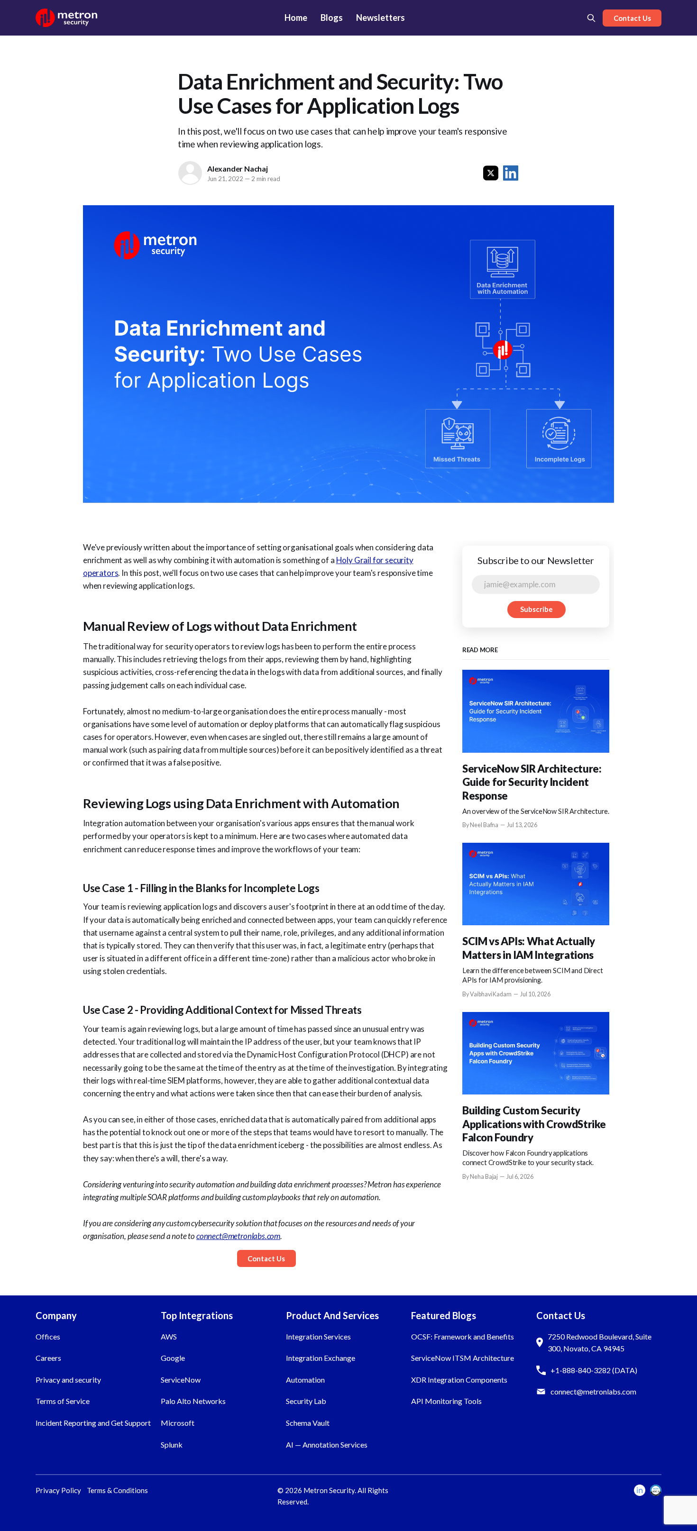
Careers (48, 1357)
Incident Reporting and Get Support (93, 1422)
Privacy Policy (58, 1490)
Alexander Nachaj (237, 168)
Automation (305, 1379)
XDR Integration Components (459, 1379)
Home (295, 17)
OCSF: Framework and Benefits (462, 1336)
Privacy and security (68, 1379)
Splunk (172, 1444)
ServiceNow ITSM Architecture (462, 1357)
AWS (169, 1336)
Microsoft (177, 1422)
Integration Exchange (320, 1357)
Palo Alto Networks (193, 1400)
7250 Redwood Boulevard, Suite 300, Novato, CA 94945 (599, 1342)
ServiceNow (181, 1379)
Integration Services (318, 1336)
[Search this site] (591, 18)
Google (173, 1357)
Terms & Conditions (117, 1490)
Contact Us (632, 18)
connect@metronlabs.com (593, 1391)
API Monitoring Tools (446, 1400)
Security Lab (306, 1400)
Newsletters (380, 17)
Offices (48, 1336)
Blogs (332, 17)
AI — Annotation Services (326, 1444)
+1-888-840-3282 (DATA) (593, 1370)
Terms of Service (63, 1400)
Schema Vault (308, 1422)
